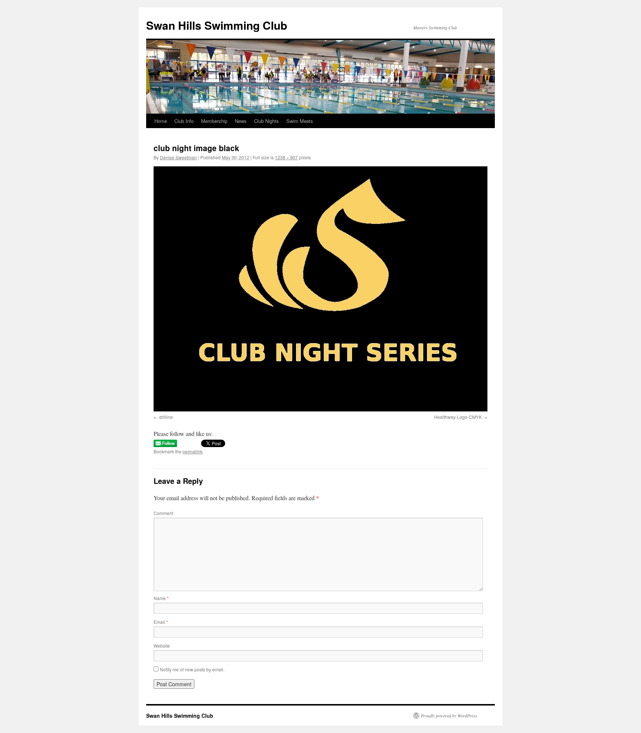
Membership (214, 120)
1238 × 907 (286, 157)
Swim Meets (299, 120)
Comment (163, 513)
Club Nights (266, 120)
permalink (193, 451)
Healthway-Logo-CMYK (458, 417)
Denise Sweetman (178, 157)
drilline (166, 417)
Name (161, 598)
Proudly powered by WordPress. (449, 716)
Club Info (184, 120)
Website (162, 645)
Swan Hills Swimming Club (216, 25)
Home (160, 120)
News (241, 120)
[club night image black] (320, 288)
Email (161, 622)
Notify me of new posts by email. (192, 669)
